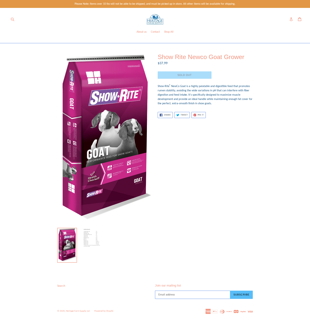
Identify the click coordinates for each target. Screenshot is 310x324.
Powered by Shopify (103, 311)
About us (142, 31)
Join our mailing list (168, 285)
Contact (155, 31)
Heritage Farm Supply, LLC (78, 311)
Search (61, 286)
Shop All (168, 31)
